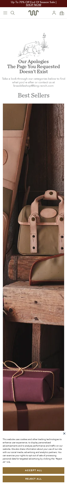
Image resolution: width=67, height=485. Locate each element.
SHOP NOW (33, 5)
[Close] (64, 433)
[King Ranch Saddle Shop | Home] (33, 13)
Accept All (33, 470)
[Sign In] (55, 12)
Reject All (33, 479)
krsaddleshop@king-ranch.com (33, 86)
